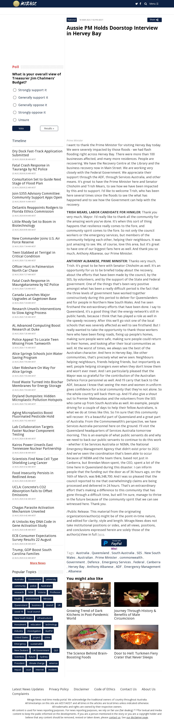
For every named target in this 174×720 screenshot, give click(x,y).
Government (76, 562)
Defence (93, 562)
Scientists (19, 656)
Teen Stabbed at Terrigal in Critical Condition (33, 254)
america (53, 663)
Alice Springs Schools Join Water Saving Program (37, 355)
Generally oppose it (32, 105)
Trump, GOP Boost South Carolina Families (31, 552)
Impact (17, 669)
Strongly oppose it (32, 112)
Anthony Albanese (100, 567)
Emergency (20, 643)
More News (38, 563)
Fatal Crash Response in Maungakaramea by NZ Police (35, 282)
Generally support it (33, 97)
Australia (82, 553)
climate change (37, 663)
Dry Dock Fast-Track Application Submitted (37, 153)
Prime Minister (106, 557)
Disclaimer (81, 689)
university (51, 579)
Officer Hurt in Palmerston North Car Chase (33, 268)
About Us (148, 689)
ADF (119, 567)
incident (52, 669)
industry (18, 630)
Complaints (20, 694)
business (36, 605)
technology (51, 624)
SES (139, 553)
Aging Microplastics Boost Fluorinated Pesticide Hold (33, 414)
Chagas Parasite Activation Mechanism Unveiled (33, 509)
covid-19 (18, 611)
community (20, 585)
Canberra (153, 562)
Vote (21, 128)
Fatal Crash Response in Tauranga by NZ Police (30, 167)
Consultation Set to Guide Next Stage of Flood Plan (36, 181)
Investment (20, 624)
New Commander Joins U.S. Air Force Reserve (36, 240)
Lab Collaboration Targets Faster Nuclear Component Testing (33, 431)
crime (47, 637)
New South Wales (23, 618)
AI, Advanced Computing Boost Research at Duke (36, 327)
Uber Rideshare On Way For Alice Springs (33, 370)
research (19, 592)
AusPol (49, 630)
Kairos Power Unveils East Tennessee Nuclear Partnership (36, 447)
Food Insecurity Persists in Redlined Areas (32, 475)
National (72, 19)
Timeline (19, 140)
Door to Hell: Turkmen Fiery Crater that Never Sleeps (136, 655)
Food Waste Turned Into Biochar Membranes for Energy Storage (37, 384)
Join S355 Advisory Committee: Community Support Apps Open (37, 195)
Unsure (23, 120)
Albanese (75, 571)
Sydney (44, 656)
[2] (137, 710)
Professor (55, 592)
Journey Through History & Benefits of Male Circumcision (135, 615)
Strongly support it (32, 90)
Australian (85, 557)
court (28, 669)
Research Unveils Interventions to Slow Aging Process (36, 311)
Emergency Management (142, 567)
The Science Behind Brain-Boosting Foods (87, 655)
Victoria (42, 592)
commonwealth (131, 557)
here (101, 534)
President (19, 663)
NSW (30, 592)
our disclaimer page (137, 717)
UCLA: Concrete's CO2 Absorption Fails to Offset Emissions (32, 491)
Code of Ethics (104, 689)
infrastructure (44, 618)
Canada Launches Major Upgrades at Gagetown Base (34, 297)
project (36, 637)
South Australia (123, 553)
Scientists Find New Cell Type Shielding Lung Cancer (35, 461)
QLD (56, 650)
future (32, 656)
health (17, 598)
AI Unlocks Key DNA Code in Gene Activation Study (34, 523)
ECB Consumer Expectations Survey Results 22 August (34, 538)
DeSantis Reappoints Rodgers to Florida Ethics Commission (37, 209)
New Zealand (21, 650)
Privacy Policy (59, 689)
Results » (49, 128)
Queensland (100, 553)
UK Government (41, 650)
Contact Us (128, 689)
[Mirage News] (26, 3)
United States (21, 637)
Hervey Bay (76, 567)
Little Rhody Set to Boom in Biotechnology (34, 223)
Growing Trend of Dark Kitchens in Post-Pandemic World (87, 615)
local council (34, 611)
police (33, 585)
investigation (34, 630)
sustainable (36, 643)
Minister (48, 598)
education (36, 624)
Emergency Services (116, 562)
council (49, 605)
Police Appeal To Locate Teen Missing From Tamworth (35, 341)
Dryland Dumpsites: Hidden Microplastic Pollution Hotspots (37, 398)
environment (32, 598)
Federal (138, 562)
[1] (135, 710)
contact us (114, 717)
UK (59, 605)
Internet (40, 669)
